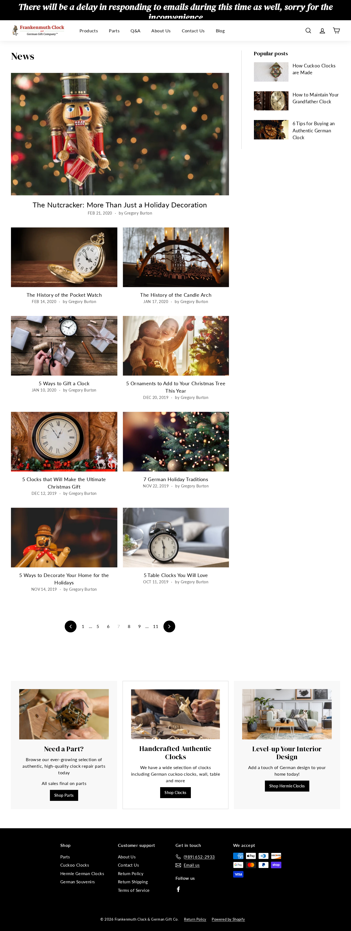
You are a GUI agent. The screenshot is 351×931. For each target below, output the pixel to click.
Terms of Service (133, 890)
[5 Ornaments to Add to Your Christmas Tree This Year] (176, 346)
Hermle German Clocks (82, 873)
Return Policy (130, 873)
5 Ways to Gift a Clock (64, 383)
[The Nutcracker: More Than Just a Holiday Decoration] (120, 134)
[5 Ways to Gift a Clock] (64, 346)
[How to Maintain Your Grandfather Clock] (271, 101)
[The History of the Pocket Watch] (64, 257)
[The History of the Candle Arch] (176, 257)
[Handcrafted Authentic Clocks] (175, 714)
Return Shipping (133, 881)
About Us (161, 30)
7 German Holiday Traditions (175, 479)
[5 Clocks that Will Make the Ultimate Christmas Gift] (64, 442)
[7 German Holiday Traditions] (176, 442)
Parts (114, 30)
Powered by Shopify (228, 919)
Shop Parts (64, 795)
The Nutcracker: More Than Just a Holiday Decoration (120, 204)
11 (155, 626)
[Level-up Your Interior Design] (287, 714)
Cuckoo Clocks (74, 865)
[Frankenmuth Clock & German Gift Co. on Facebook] (178, 889)
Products (89, 30)
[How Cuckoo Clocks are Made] (271, 72)
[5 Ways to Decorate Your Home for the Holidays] (64, 537)
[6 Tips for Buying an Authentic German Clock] (271, 129)
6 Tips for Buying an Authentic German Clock (314, 130)
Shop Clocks (175, 792)
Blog (220, 30)
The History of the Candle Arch (175, 295)
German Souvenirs (77, 881)
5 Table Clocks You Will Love (176, 575)
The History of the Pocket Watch (64, 295)
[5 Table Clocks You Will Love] (176, 537)
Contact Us (193, 30)
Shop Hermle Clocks (287, 786)
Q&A (135, 30)
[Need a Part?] (64, 714)
